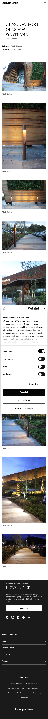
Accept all (24, 392)
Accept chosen (24, 400)
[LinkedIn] (18, 617)
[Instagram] (12, 617)
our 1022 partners (18, 321)
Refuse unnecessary (24, 408)
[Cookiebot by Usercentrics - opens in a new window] (29, 308)
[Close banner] (44, 308)
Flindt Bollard (16, 50)
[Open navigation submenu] (44, 4)
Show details (34, 384)
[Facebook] (7, 617)
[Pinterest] (23, 617)
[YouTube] (29, 617)
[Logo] (10, 4)
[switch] (41, 359)
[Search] (39, 3)
